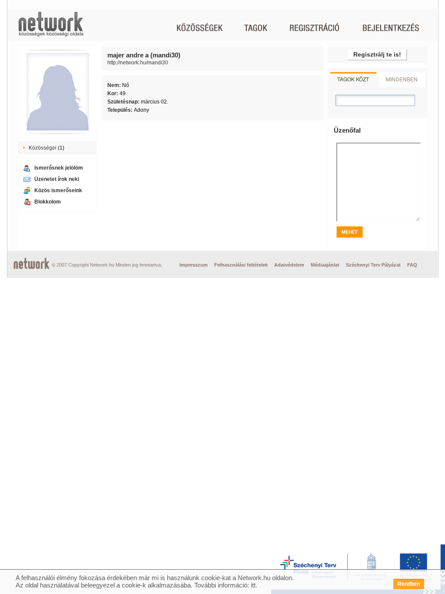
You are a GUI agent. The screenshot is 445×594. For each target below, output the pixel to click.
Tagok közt (353, 79)
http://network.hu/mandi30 (137, 63)
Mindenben (402, 79)
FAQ (412, 264)
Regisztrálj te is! (377, 54)
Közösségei (42, 148)
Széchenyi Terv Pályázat (373, 264)
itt (253, 585)
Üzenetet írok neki (56, 179)
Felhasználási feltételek (241, 264)
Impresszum (193, 264)
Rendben (409, 584)
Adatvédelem (289, 264)
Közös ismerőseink (58, 190)
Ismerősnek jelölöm (58, 168)
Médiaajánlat (325, 264)
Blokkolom (47, 202)
